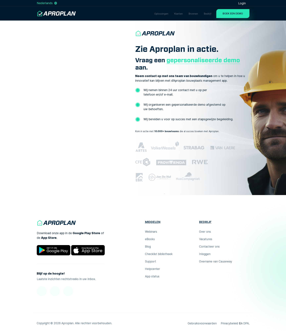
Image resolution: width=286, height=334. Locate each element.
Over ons (205, 232)
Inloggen (205, 254)
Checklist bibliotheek (159, 254)
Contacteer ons (209, 246)
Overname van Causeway (215, 261)
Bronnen (193, 14)
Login (242, 3)
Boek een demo (233, 13)
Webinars (151, 232)
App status (152, 276)
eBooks (150, 239)
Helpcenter (152, 269)
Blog (148, 246)
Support (150, 261)
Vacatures (205, 239)
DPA (246, 323)
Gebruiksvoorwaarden (202, 323)
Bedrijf (207, 14)
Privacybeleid (229, 323)
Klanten (178, 14)
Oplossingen (161, 14)
